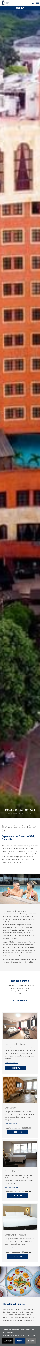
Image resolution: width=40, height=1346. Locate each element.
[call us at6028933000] (33, 2)
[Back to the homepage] (5, 3)
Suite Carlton (10, 1107)
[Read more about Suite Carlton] (20, 1089)
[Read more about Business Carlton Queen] (20, 1025)
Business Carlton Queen (15, 1044)
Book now (20, 8)
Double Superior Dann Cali (15, 1234)
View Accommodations (20, 1001)
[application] (20, 1336)
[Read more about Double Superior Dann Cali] (20, 1216)
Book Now (16, 1068)
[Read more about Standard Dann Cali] (20, 1153)
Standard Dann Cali (13, 1171)
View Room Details (11, 1062)
